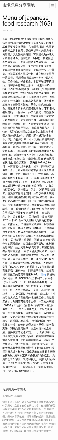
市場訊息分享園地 (18, 5)
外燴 (43, 274)
